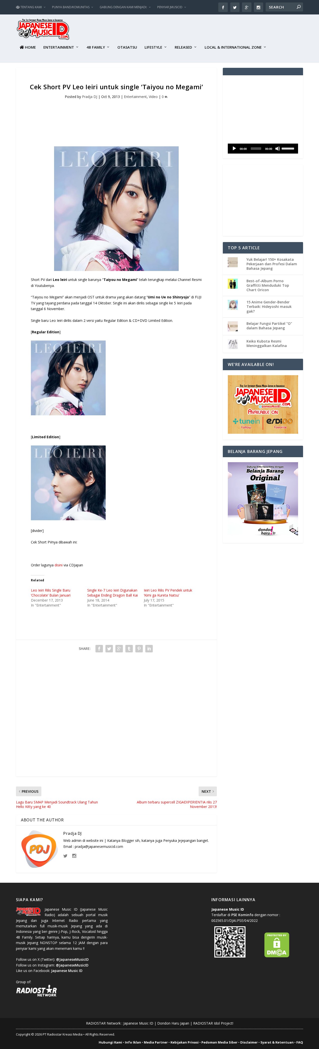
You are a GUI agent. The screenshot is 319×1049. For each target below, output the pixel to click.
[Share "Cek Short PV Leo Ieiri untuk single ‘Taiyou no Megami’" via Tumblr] (129, 649)
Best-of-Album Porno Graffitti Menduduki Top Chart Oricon (267, 285)
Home (30, 47)
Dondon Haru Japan (173, 1023)
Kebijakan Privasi (184, 1042)
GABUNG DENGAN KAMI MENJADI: (123, 7)
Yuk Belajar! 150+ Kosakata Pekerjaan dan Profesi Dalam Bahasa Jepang (271, 264)
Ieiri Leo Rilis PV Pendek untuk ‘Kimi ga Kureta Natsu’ (168, 593)
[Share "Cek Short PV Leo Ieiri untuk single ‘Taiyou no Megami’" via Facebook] (99, 649)
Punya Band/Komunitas (70, 7)
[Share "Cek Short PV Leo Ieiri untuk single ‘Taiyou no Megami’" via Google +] (119, 649)
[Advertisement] (212, 30)
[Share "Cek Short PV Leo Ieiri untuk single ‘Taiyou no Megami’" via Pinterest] (139, 649)
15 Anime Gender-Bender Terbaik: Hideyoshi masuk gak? (269, 306)
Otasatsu (127, 47)
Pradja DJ (89, 96)
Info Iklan (133, 1042)
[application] (263, 149)
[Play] (234, 148)
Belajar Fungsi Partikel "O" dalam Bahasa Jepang (269, 325)
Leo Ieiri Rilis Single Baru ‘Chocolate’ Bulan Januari (51, 593)
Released (183, 47)
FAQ (299, 1042)
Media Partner (156, 1042)
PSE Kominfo (242, 914)
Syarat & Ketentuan (277, 1042)
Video (153, 96)
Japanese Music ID (138, 1023)
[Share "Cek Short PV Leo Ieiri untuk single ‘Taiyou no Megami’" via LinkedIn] (149, 649)
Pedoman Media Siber (219, 1042)
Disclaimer (249, 1042)
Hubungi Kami (110, 1042)
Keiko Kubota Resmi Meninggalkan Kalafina (266, 343)
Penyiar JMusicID (169, 7)
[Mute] (277, 148)
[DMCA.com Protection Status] (276, 956)
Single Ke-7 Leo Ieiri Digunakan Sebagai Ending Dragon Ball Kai (112, 593)
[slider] (289, 148)
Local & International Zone (233, 47)
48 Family (95, 47)
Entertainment (58, 47)
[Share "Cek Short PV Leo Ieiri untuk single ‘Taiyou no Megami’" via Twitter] (109, 649)
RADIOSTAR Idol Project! (213, 1023)
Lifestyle (153, 47)
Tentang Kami (31, 7)
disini (59, 565)
